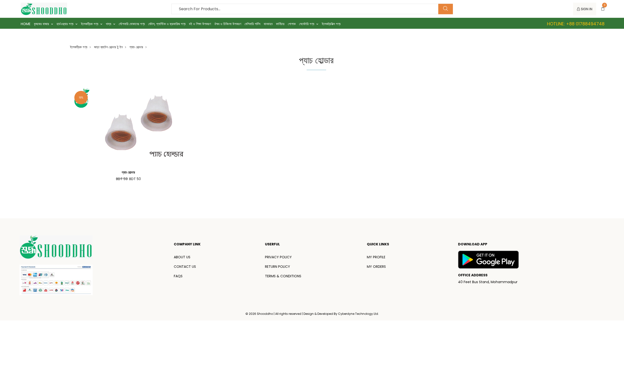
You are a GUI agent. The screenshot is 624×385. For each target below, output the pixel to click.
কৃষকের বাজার (42, 23)
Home (25, 23)
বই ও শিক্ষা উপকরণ (200, 23)
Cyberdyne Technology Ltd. (358, 314)
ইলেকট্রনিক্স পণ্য (331, 23)
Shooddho (265, 314)
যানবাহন (268, 23)
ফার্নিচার (280, 23)
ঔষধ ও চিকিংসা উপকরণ (227, 23)
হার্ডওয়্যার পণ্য (65, 23)
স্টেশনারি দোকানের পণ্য (132, 23)
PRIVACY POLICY (278, 257)
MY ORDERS (376, 266)
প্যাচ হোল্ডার (136, 47)
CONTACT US (185, 266)
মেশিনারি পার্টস (252, 23)
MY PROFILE (376, 257)
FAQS (178, 276)
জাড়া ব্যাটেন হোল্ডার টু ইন (108, 47)
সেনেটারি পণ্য (307, 23)
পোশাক (292, 23)
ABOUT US (182, 257)
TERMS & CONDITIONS (283, 276)
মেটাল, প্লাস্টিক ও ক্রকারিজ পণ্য (166, 23)
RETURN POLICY (277, 266)
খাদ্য (109, 23)
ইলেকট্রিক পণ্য (90, 23)
